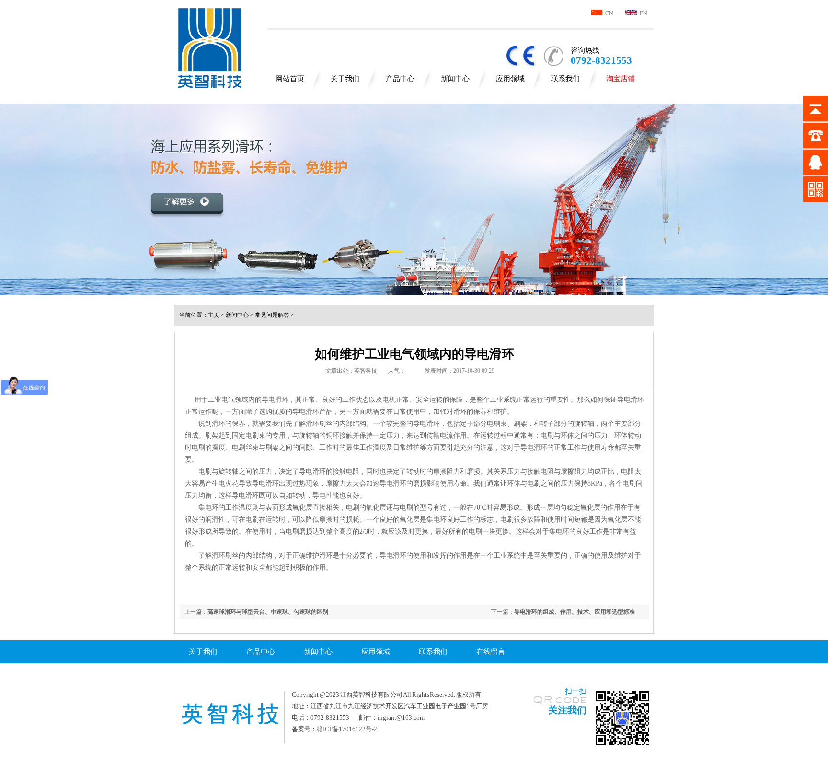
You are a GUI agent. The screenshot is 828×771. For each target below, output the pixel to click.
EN (642, 13)
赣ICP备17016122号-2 (347, 729)
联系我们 (565, 78)
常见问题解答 (272, 315)
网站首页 (290, 78)
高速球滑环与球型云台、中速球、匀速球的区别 (267, 611)
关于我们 (345, 78)
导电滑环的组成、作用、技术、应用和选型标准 (574, 611)
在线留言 (490, 651)
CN (607, 13)
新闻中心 (455, 78)
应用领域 (510, 78)
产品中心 (400, 78)
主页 (213, 315)
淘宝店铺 (620, 78)
